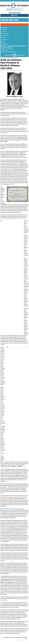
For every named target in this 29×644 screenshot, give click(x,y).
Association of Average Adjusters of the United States (12, 509)
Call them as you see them (14, 497)
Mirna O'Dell (14, 57)
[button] (15, 15)
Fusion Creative (23, 640)
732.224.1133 (14, 12)
